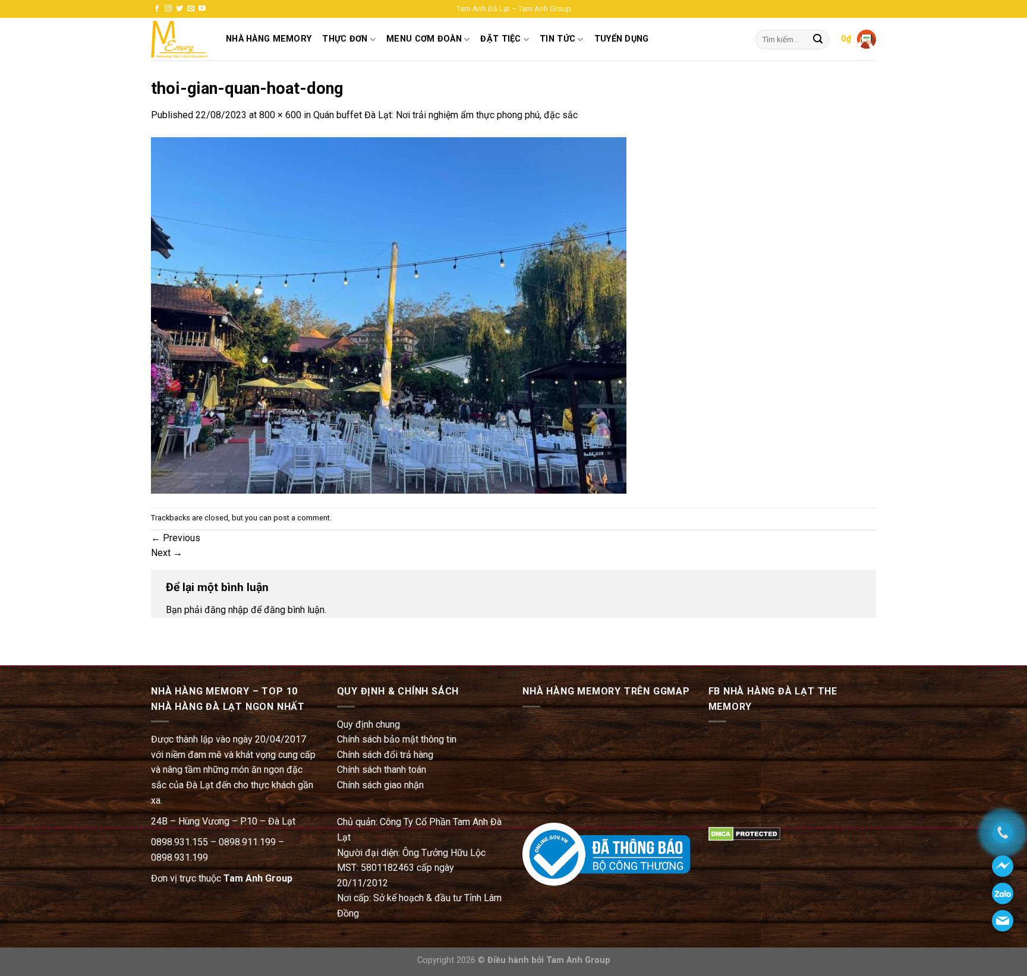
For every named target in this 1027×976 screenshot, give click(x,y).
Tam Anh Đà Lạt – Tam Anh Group (513, 8)
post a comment (301, 517)
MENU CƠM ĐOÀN (424, 39)
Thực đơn (344, 39)
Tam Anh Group (257, 878)
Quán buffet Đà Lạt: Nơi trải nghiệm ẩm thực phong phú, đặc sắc (445, 115)
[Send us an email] (190, 9)
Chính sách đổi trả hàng (385, 754)
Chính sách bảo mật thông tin (396, 739)
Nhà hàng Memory (268, 39)
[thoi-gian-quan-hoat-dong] (388, 314)
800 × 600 (280, 115)
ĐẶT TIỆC (500, 39)
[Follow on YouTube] (202, 9)
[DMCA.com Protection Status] (744, 833)
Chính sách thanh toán (381, 769)
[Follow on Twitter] (179, 9)
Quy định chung (368, 724)
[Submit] (818, 40)
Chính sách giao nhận (380, 785)
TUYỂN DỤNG (621, 39)
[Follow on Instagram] (168, 9)
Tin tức (557, 39)
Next (166, 552)
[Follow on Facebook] (156, 9)
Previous (175, 538)
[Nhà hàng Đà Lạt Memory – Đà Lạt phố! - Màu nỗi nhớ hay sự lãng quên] (179, 39)
